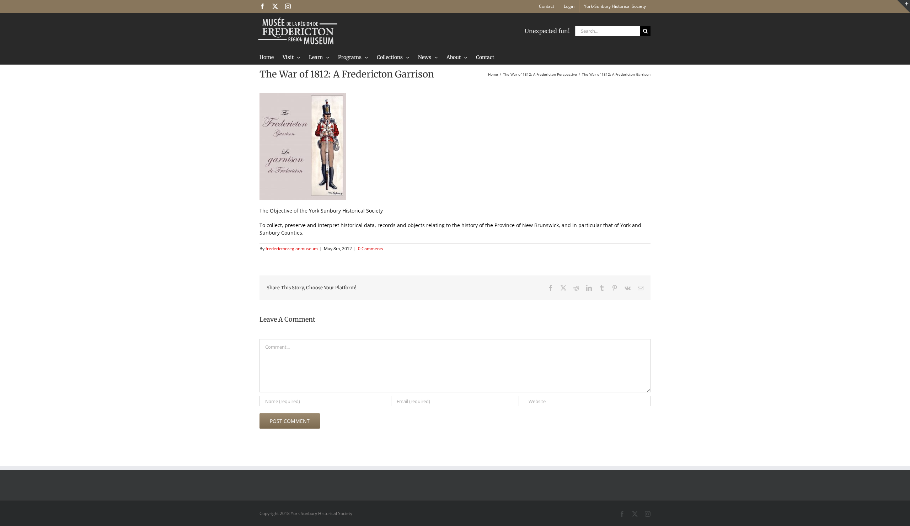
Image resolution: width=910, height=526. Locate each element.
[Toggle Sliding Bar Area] (903, 6)
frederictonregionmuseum (292, 249)
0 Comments (370, 249)
